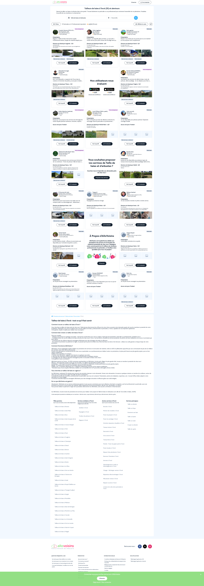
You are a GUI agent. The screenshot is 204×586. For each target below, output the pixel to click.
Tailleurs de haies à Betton (62, 449)
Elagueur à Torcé (83, 420)
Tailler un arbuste (132, 404)
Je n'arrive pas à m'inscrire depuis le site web (62, 563)
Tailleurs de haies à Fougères (62, 437)
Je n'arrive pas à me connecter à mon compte (62, 561)
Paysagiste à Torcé (84, 412)
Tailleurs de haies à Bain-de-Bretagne (65, 507)
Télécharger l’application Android (138, 561)
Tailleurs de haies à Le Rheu (62, 466)
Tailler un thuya (132, 408)
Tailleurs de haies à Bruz (61, 415)
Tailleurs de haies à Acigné (62, 494)
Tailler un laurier (132, 416)
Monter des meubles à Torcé (111, 411)
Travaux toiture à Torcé (109, 427)
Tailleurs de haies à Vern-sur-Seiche (64, 470)
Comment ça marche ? (83, 561)
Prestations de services (59, 316)
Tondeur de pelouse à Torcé (86, 416)
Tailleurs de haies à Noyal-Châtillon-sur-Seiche (65, 485)
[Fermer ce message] (200, 575)
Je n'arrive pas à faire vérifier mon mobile (61, 559)
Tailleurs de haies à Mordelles (62, 498)
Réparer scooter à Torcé (110, 483)
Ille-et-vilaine (77, 316)
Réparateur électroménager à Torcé (113, 474)
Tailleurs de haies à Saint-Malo (63, 411)
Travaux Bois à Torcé (108, 440)
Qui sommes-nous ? (82, 559)
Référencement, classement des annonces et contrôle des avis (114, 565)
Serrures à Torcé (107, 460)
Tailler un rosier (132, 421)
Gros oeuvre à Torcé (108, 435)
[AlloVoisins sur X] (145, 546)
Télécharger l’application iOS (137, 559)
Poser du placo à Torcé (109, 448)
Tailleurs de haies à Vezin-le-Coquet (64, 527)
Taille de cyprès (132, 429)
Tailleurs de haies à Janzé (61, 480)
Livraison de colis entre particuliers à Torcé (113, 487)
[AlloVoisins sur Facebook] (140, 546)
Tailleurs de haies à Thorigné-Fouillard (65, 490)
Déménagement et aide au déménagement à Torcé (110, 465)
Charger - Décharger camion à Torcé (113, 470)
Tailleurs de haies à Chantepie (63, 441)
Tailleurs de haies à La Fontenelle (63, 519)
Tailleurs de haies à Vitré (61, 429)
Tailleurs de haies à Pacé (61, 433)
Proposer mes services (83, 567)
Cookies (106, 570)
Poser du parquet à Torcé (110, 415)
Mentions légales (108, 568)
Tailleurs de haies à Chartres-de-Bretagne (63, 475)
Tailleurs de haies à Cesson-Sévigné (64, 425)
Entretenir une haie (133, 412)
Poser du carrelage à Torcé (110, 419)
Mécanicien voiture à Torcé (110, 478)
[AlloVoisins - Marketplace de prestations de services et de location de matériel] (60, 3)
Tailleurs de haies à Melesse (62, 502)
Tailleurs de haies (69, 316)
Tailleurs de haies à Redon (62, 462)
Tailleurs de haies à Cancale (62, 515)
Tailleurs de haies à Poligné (62, 531)
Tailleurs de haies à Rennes (62, 406)
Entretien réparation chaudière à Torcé (113, 423)
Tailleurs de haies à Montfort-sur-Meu (65, 511)
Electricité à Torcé (108, 431)
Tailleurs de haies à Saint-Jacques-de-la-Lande (65, 419)
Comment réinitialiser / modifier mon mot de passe (62, 566)
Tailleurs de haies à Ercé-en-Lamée (64, 523)
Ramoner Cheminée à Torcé (110, 456)
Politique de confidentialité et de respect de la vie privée (115, 561)
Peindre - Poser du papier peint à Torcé (113, 444)
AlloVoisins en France (83, 571)
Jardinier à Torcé (83, 408)
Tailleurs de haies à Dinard (62, 445)
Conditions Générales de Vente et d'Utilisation (115, 559)
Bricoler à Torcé (107, 406)
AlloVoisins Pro (81, 563)
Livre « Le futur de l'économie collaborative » (88, 569)
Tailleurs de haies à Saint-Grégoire (64, 458)
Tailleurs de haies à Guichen (62, 454)
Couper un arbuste (133, 425)
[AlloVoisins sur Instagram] (150, 546)
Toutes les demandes (83, 565)
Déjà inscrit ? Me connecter (102, 582)
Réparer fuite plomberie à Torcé (112, 452)
